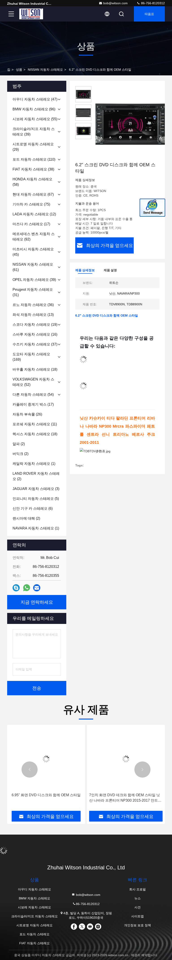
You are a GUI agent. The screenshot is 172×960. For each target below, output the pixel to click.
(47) (35, 99)
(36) (33, 305)
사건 (137, 907)
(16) (35, 334)
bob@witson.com (115, 3)
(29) (33, 146)
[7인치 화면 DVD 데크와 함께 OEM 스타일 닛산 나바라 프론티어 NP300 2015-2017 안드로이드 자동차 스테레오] (126, 759)
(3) (36, 489)
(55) (35, 119)
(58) (32, 181)
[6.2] (130, 124)
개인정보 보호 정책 (137, 925)
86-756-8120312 (152, 3)
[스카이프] (16, 588)
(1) (34, 464)
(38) (33, 169)
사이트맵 (137, 916)
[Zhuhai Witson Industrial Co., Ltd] (31, 14)
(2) (19, 444)
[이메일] (37, 588)
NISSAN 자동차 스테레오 (45, 69)
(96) (34, 109)
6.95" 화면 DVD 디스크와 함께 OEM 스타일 (46, 795)
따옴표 (149, 14)
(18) (35, 369)
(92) (34, 236)
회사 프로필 (137, 889)
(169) (31, 356)
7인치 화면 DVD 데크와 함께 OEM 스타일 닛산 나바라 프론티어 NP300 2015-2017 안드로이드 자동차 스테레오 (125, 798)
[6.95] (46, 759)
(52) (33, 382)
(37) (35, 344)
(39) (34, 131)
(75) (31, 204)
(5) (36, 499)
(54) (33, 394)
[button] (30, 769)
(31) (33, 292)
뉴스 (137, 898)
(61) (33, 267)
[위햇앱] (26, 588)
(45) (33, 251)
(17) (31, 224)
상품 (19, 69)
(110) (34, 159)
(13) (33, 315)
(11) (35, 424)
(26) (27, 414)
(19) (35, 324)
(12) (34, 214)
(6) (33, 508)
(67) (33, 194)
